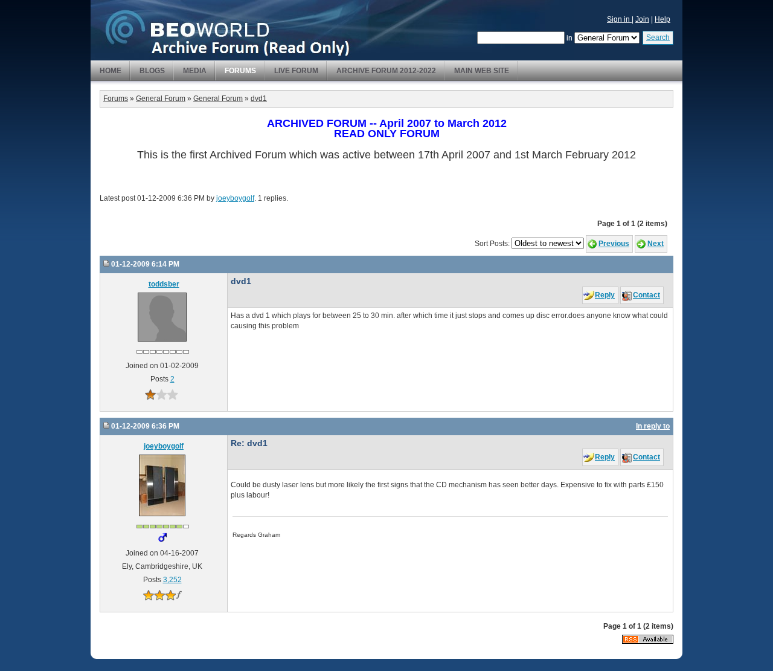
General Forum (160, 98)
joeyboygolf (235, 198)
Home (110, 70)
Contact (646, 295)
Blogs (152, 70)
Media (195, 70)
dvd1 (259, 98)
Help (662, 19)
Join (642, 19)
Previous (613, 243)
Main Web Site (481, 70)
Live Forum (296, 70)
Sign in (619, 19)
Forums (240, 70)
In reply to (653, 426)
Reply (605, 295)
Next (655, 243)
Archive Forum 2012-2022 (386, 70)
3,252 (172, 579)
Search (658, 37)
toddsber (164, 284)
